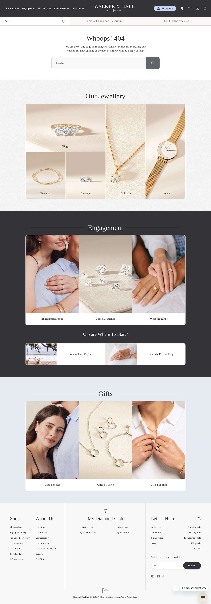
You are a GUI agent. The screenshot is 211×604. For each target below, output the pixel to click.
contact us (104, 50)
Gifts (45, 8)
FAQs (153, 543)
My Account (87, 527)
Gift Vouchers (16, 559)
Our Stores (41, 559)
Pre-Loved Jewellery (20, 538)
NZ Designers (16, 543)
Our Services (157, 538)
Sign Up (192, 565)
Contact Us (156, 527)
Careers (39, 554)
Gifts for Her (16, 548)
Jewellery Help (194, 532)
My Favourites (123, 532)
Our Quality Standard (46, 548)
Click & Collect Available (176, 21)
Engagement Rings (19, 532)
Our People (41, 532)
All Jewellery (16, 527)
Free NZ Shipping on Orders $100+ (105, 21)
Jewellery (10, 8)
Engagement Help (192, 538)
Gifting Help (195, 543)
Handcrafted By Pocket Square (126, 597)
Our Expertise (42, 543)
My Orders (123, 527)
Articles (197, 548)
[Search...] (63, 21)
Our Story (40, 527)
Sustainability (42, 538)
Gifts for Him (16, 554)
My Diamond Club (87, 532)
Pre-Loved (60, 8)
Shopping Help (194, 527)
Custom (76, 8)
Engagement (29, 8)
